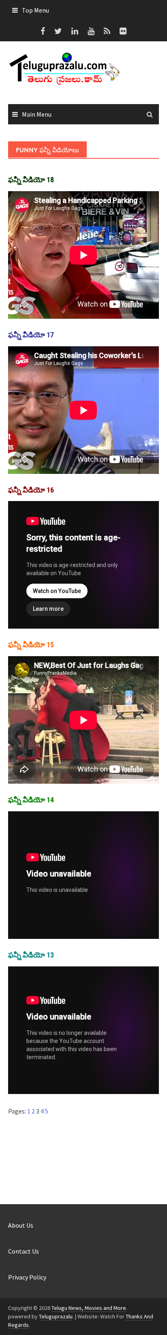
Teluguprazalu (56, 1316)
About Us (20, 1225)
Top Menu (35, 10)
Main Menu (36, 114)
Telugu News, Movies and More (88, 1308)
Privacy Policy (27, 1277)
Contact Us (23, 1251)
